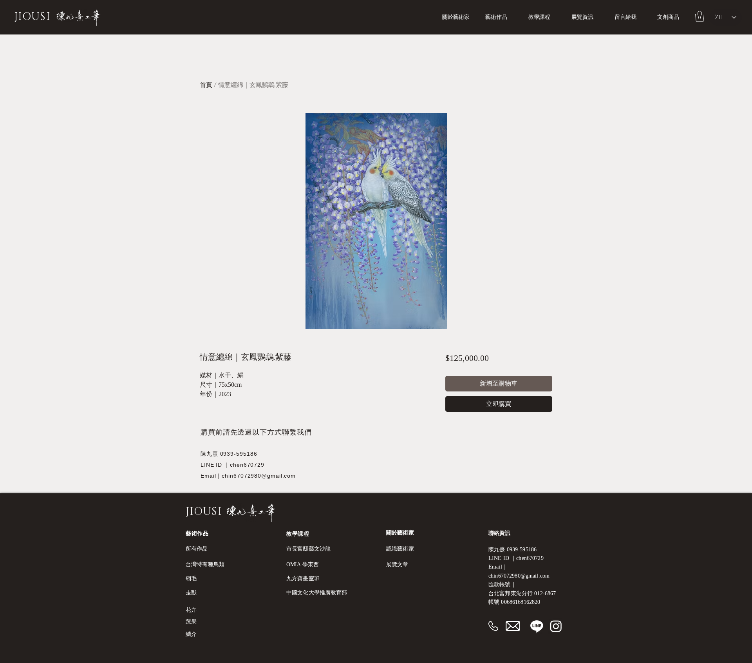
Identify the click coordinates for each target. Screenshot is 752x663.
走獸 (191, 593)
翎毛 (191, 578)
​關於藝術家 (400, 533)
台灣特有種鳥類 (205, 564)
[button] (544, 17)
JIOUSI (32, 17)
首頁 (206, 85)
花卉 (191, 610)
